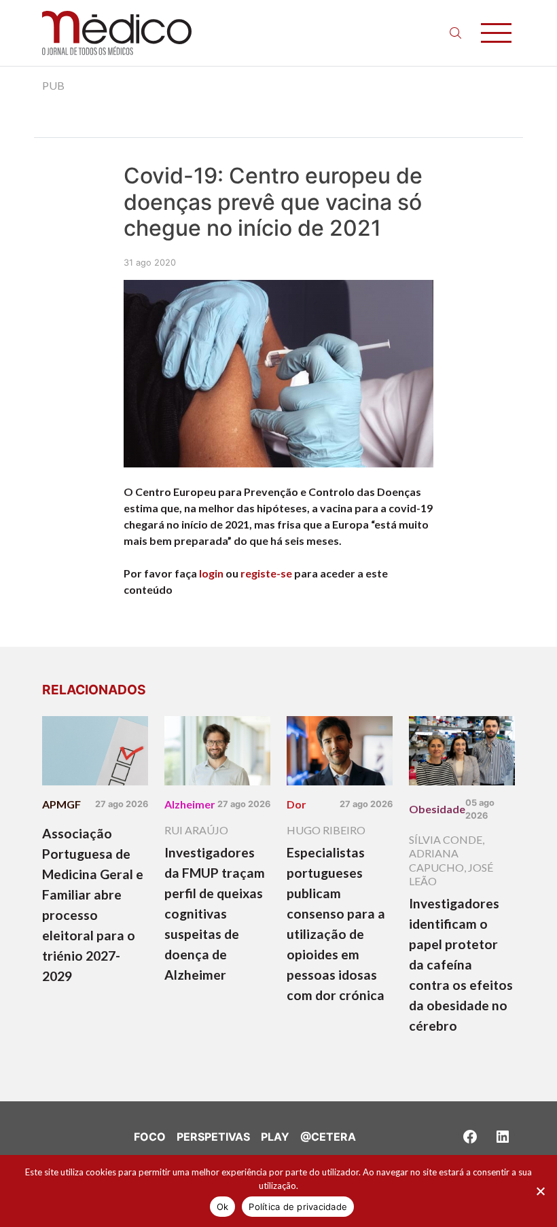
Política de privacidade (298, 1206)
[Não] (540, 1191)
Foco (150, 1136)
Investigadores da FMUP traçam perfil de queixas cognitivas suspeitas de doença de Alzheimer (214, 913)
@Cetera (328, 1136)
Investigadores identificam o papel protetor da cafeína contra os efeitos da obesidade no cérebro (461, 964)
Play (275, 1136)
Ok (223, 1206)
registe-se (266, 573)
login (211, 573)
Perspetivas (213, 1136)
